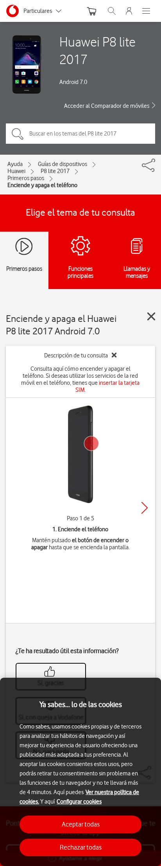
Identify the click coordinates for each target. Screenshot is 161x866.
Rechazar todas (81, 847)
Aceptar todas (81, 824)
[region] (80, 772)
